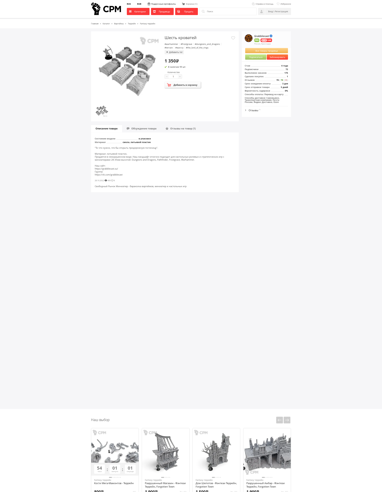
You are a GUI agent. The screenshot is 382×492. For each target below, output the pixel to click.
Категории (140, 11)
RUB (139, 4)
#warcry (179, 48)
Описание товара (107, 128)
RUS (129, 4)
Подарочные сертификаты (163, 4)
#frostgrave (186, 44)
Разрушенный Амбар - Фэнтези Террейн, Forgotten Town (265, 484)
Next (287, 420)
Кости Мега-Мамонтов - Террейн (114, 483)
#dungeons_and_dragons (207, 44)
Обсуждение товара (143, 128)
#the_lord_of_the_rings (197, 48)
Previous (279, 420)
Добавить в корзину (185, 84)
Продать (188, 11)
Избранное (286, 4)
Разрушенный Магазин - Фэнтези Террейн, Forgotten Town (165, 484)
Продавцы (164, 11)
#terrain (169, 48)
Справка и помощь (265, 4)
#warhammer (171, 44)
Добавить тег (176, 52)
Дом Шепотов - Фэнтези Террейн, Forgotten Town (216, 484)
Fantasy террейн (102, 480)
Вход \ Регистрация (278, 11)
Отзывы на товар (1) (182, 128)
